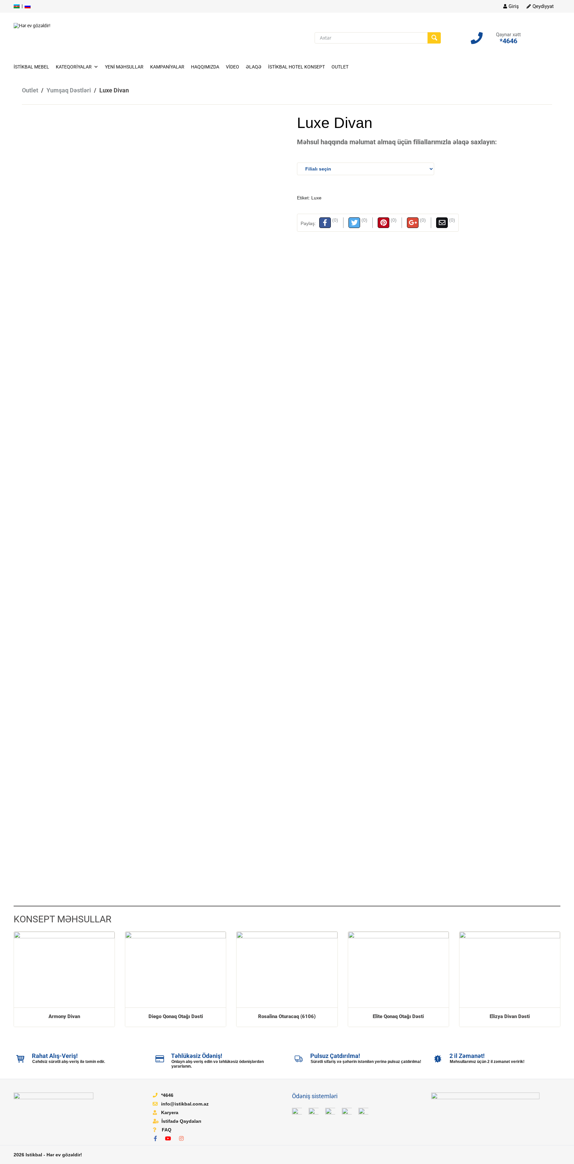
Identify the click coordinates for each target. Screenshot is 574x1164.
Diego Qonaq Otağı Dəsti (175, 1016)
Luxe (316, 197)
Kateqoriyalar (74, 66)
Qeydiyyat (543, 6)
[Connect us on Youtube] (169, 1138)
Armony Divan (64, 1016)
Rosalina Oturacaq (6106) (287, 1016)
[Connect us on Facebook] (157, 1138)
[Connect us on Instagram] (183, 1138)
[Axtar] (434, 38)
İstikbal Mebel (31, 66)
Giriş (514, 6)
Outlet (340, 66)
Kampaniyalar (167, 66)
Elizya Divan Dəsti (510, 1016)
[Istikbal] (32, 25)
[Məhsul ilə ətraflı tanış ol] (64, 969)
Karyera (169, 1112)
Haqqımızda (205, 66)
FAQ (166, 1129)
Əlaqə (253, 66)
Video (232, 66)
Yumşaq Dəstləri (69, 90)
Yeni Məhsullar (124, 66)
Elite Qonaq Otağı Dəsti (398, 1016)
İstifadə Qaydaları (181, 1121)
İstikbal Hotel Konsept (296, 66)
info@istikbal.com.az (185, 1103)
